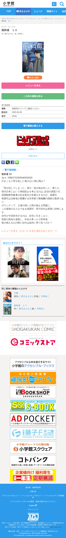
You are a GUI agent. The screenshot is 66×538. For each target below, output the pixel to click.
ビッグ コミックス (55, 18)
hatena (3, 162)
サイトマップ (33, 509)
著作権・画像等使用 (33, 487)
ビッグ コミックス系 (39, 18)
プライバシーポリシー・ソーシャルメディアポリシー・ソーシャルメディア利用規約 (33, 496)
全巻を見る (33, 156)
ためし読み (33, 77)
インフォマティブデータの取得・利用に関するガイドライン (33, 501)
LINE (17, 162)
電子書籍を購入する (33, 125)
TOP (3, 18)
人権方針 (33, 491)
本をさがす (10, 18)
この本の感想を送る (33, 96)
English (32, 505)
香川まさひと (9, 34)
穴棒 (16, 293)
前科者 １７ (20, 305)
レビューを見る (33, 85)
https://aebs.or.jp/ (55, 527)
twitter (8, 162)
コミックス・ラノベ (23, 18)
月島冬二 (21, 34)
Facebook (12, 162)
